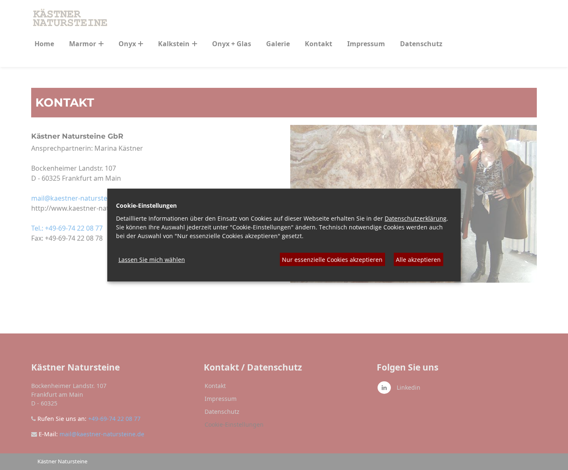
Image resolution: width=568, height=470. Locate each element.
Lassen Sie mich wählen (152, 260)
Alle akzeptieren (418, 260)
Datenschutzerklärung (416, 218)
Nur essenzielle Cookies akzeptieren (332, 260)
